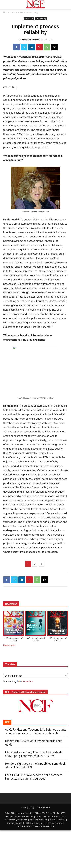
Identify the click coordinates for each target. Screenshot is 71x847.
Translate (28, 681)
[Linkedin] (31, 47)
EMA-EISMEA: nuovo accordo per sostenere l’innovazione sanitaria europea (33, 776)
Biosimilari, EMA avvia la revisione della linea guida (33, 742)
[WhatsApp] (47, 47)
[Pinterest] (39, 47)
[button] (5, 4)
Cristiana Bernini (30, 39)
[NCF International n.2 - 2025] (35, 624)
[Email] (54, 47)
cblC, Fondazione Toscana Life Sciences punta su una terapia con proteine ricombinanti (35, 731)
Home (6, 12)
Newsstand (9, 645)
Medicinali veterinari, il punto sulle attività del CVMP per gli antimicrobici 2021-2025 (34, 754)
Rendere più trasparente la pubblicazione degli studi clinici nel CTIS (35, 765)
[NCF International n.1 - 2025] (57, 624)
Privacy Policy (27, 807)
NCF (7, 722)
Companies (17, 12)
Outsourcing (32, 12)
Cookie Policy (43, 807)
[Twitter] (24, 47)
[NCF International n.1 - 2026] (13, 624)
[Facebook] (16, 47)
